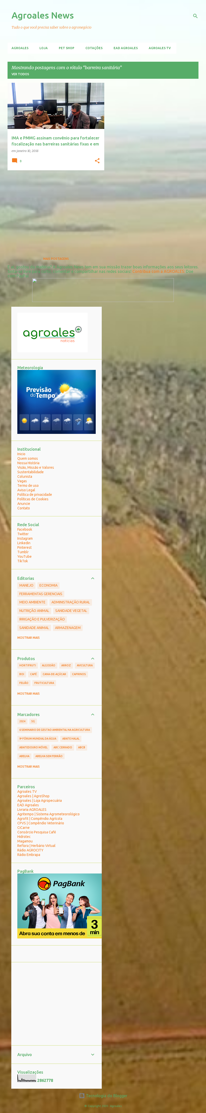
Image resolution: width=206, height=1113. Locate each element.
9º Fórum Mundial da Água (37, 738)
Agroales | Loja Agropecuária (39, 801)
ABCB (81, 747)
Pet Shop (66, 48)
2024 (22, 721)
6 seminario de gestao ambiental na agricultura (54, 729)
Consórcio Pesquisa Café (36, 832)
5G (33, 721)
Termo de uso (28, 486)
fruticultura (44, 682)
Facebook (24, 529)
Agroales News (43, 15)
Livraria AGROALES (31, 810)
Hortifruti (27, 665)
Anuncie (23, 504)
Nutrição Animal (34, 611)
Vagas (22, 481)
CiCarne (23, 828)
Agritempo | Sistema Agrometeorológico (48, 814)
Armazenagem (68, 628)
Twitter (23, 534)
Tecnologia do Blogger (106, 1095)
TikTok (22, 561)
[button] (97, 161)
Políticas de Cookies (32, 499)
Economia (48, 585)
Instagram (25, 538)
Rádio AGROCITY (30, 850)
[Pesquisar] (195, 16)
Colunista (24, 476)
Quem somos (27, 458)
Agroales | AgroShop (33, 796)
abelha (24, 756)
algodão (48, 665)
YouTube (24, 556)
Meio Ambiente (32, 602)
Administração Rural (71, 602)
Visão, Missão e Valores (35, 467)
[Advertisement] (54, 209)
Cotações (93, 48)
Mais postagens (56, 258)
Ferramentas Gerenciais (40, 594)
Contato (23, 508)
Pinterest (24, 547)
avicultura (85, 665)
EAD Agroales (126, 48)
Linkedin (23, 543)
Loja (43, 48)
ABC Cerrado (63, 747)
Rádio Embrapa (28, 855)
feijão (23, 682)
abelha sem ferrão (49, 756)
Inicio (21, 454)
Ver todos (20, 74)
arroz (66, 665)
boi (21, 674)
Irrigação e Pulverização (42, 619)
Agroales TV (160, 48)
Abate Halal (70, 738)
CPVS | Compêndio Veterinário (40, 823)
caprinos (79, 674)
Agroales (20, 48)
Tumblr (23, 552)
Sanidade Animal (34, 628)
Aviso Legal (26, 490)
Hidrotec (24, 837)
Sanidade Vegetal (71, 611)
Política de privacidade (34, 495)
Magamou (25, 841)
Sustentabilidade (30, 472)
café (33, 674)
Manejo (26, 585)
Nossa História (28, 463)
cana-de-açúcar (54, 674)
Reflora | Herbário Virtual (36, 846)
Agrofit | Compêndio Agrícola (39, 819)
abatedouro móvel (33, 747)
